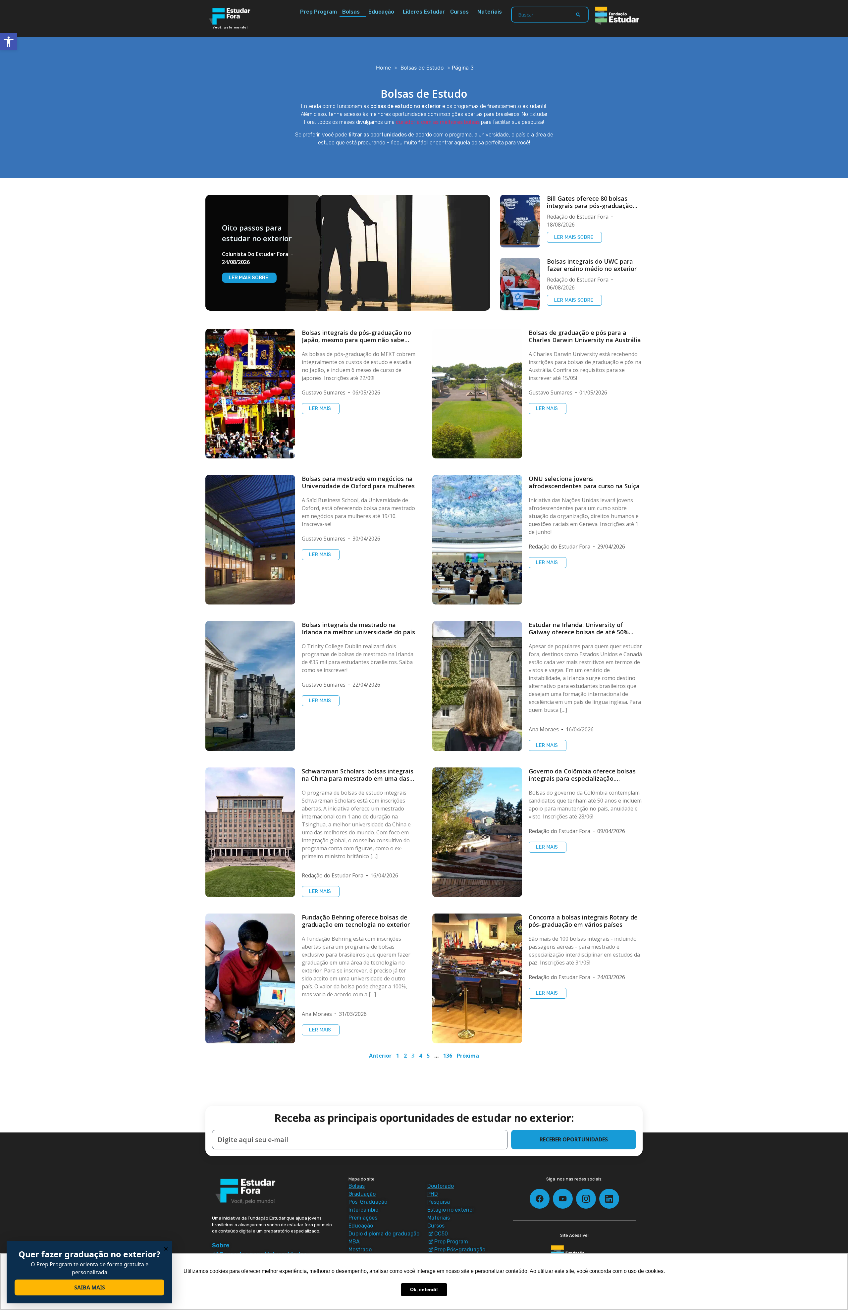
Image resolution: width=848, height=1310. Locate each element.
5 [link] (428, 1055)
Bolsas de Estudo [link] (422, 67)
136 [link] (447, 1055)
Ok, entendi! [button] (424, 1289)
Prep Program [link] (318, 12)
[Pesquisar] (578, 14)
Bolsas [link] (351, 12)
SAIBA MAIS (89, 1287)
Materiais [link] (489, 12)
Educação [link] (381, 12)
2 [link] (405, 1055)
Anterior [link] (380, 1055)
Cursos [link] (459, 12)
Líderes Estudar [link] (424, 12)
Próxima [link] (468, 1055)
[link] (8, 41)
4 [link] (420, 1055)
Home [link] (383, 67)
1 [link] (397, 1055)
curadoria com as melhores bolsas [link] (438, 122)
